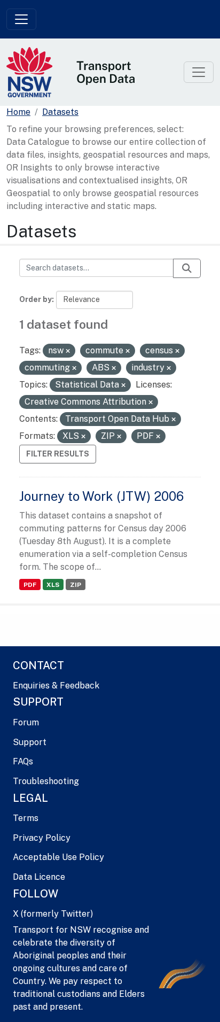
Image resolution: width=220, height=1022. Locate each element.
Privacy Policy (41, 838)
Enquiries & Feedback (56, 685)
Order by (35, 299)
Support (29, 742)
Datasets (60, 112)
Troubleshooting (46, 781)
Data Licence (39, 877)
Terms (25, 818)
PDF (29, 585)
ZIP (75, 585)
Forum (26, 722)
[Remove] (68, 351)
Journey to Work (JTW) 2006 (101, 496)
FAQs (23, 761)
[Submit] (187, 268)
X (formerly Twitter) (53, 914)
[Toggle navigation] (21, 19)
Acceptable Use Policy (58, 857)
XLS (52, 585)
